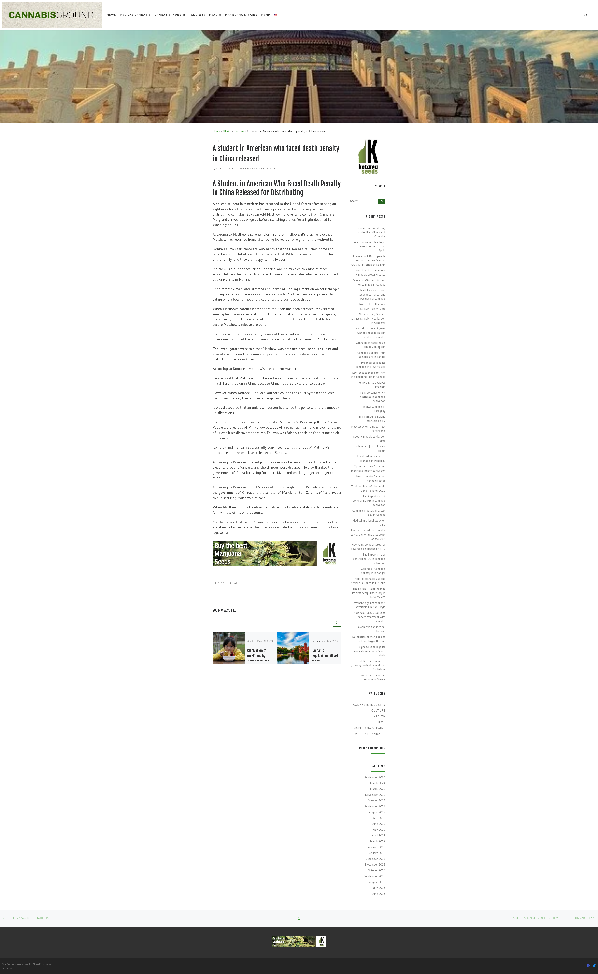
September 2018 (374, 876)
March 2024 (377, 783)
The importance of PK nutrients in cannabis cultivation (371, 397)
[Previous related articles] (327, 622)
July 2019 (379, 818)
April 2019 (378, 835)
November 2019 (375, 795)
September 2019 (374, 806)
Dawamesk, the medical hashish (370, 629)
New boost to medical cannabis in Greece (371, 677)
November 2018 (375, 864)
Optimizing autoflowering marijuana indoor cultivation (368, 468)
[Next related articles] (337, 622)
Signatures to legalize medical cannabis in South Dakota (369, 651)
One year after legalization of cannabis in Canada (369, 282)
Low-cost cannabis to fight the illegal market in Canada (368, 375)
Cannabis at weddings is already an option (370, 345)
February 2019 (376, 847)
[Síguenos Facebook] (588, 965)
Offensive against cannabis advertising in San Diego (369, 605)
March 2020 (377, 789)
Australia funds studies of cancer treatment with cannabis (369, 617)
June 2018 (378, 894)
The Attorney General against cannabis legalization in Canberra (367, 319)
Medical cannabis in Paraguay (373, 409)
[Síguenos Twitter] (594, 965)
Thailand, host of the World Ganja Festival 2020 (368, 488)
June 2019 (378, 824)
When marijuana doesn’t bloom (370, 449)
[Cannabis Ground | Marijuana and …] (52, 14)
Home (216, 131)
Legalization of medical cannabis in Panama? (371, 459)
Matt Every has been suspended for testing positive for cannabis (371, 294)
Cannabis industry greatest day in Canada (368, 513)
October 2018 (376, 870)
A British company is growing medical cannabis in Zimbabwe (368, 665)
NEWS (227, 131)
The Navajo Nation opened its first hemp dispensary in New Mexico (368, 593)
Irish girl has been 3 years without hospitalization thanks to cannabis (369, 333)
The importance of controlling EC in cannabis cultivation (369, 559)
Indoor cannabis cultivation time (368, 439)
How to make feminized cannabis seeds (370, 478)
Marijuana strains (369, 728)
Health (379, 716)
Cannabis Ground (226, 168)
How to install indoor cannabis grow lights (372, 307)
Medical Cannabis (370, 734)
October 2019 (376, 800)
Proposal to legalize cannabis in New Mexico (370, 365)
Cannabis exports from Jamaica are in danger (371, 355)
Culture (239, 131)
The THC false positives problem (370, 385)
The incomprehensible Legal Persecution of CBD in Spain (368, 246)
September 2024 (374, 777)
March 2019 (377, 841)
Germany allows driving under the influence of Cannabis (370, 232)
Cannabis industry (369, 705)
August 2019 (377, 812)
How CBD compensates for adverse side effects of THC (368, 547)
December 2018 (375, 859)
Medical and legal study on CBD (368, 523)
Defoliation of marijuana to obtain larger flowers (368, 639)
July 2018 (379, 888)
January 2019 (376, 853)
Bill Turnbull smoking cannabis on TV (372, 419)
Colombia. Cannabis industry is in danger (372, 571)
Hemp (381, 722)
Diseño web (8, 968)
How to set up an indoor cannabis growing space (370, 272)
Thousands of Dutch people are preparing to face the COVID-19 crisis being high (368, 260)
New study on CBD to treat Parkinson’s (368, 429)
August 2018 (377, 882)
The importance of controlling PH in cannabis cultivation (369, 500)
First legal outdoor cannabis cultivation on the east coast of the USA (368, 535)
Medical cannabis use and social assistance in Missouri (368, 581)
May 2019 (379, 830)
